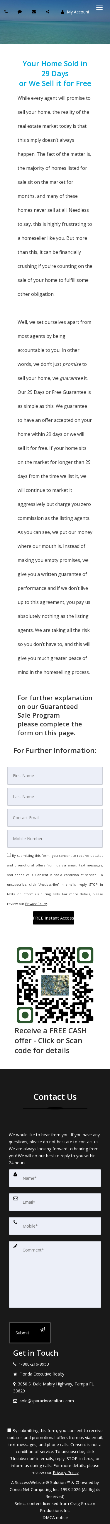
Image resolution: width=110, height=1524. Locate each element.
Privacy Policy (36, 903)
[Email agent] (34, 11)
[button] (53, 917)
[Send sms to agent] (20, 11)
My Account (77, 12)
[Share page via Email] (48, 11)
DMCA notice (55, 1517)
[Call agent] (6, 11)
